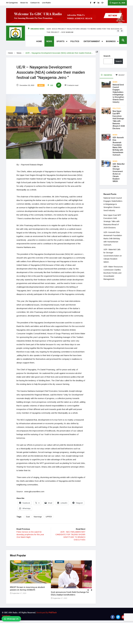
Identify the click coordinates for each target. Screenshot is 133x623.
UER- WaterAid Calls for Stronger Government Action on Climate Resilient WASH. (118, 173)
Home (39, 41)
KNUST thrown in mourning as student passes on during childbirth (27, 588)
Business (111, 41)
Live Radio (46, 3)
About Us (24, 3)
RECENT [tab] (121, 75)
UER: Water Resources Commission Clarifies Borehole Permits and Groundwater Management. (113, 273)
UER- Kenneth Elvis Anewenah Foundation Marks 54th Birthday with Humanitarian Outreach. (118, 146)
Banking (59, 562)
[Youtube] (123, 617)
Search (107, 56)
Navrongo (38, 517)
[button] (118, 30)
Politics (74, 41)
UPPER (49, 517)
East (28, 517)
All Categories (12, 3)
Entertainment (92, 41)
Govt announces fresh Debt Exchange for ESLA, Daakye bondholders (70, 593)
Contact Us (34, 3)
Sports (60, 41)
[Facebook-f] (113, 617)
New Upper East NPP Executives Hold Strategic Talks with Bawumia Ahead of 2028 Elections (119, 120)
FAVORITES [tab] (107, 75)
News (49, 41)
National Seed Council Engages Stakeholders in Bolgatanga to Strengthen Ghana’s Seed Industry (118, 93)
